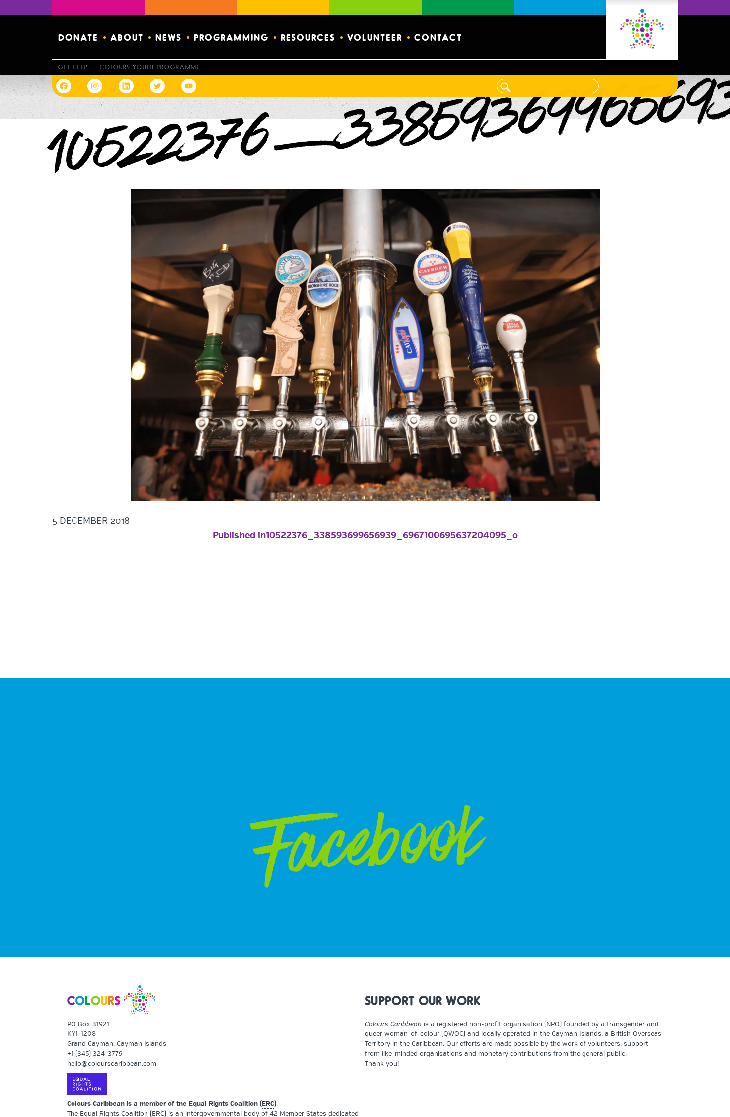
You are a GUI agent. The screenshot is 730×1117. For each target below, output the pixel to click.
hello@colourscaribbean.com (111, 1064)
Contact (438, 37)
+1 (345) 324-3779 (95, 1054)
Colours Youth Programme (150, 66)
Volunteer (374, 37)
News (168, 37)
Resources (308, 37)
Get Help (73, 66)
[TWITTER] (157, 86)
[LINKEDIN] (126, 86)
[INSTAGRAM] (94, 86)
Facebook (368, 850)
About (127, 37)
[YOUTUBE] (188, 86)
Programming (231, 37)
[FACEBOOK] (65, 86)
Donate (78, 37)
